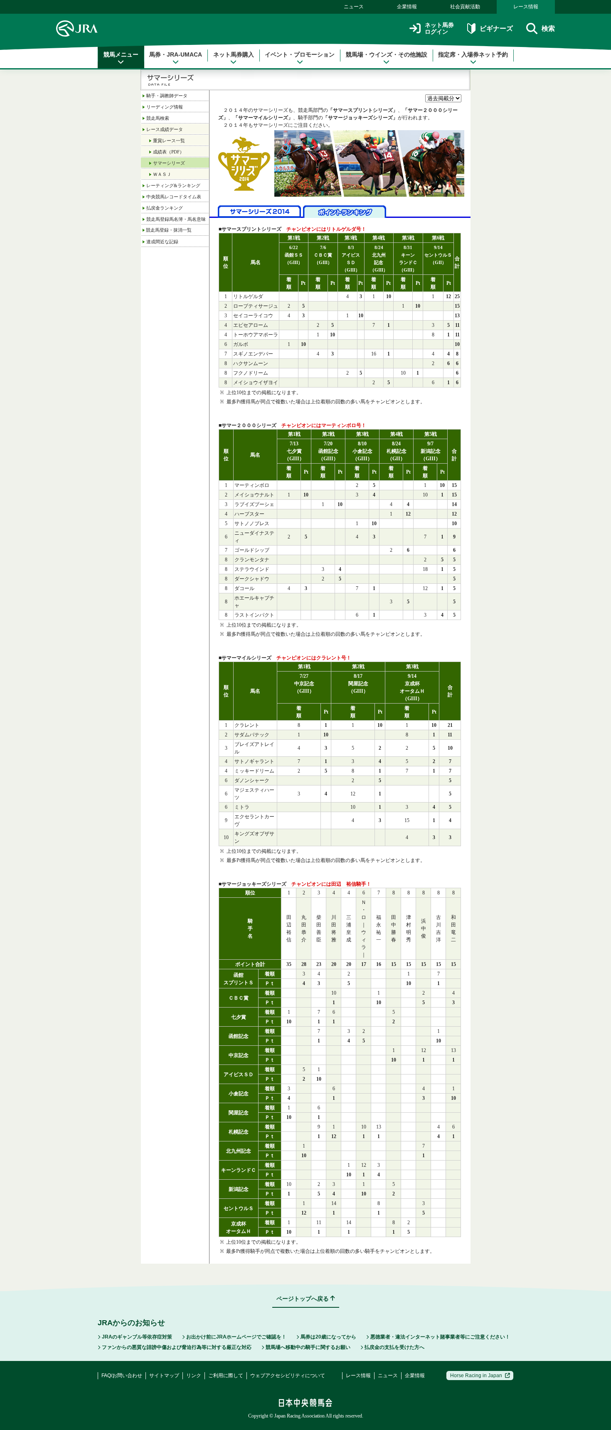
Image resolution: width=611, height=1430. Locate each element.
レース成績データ (164, 129)
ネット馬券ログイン (439, 28)
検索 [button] (548, 28)
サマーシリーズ (169, 163)
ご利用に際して (225, 1375)
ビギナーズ (496, 28)
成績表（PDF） (168, 151)
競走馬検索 (157, 118)
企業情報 (407, 7)
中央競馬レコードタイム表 (173, 196)
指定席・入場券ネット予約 (473, 54)
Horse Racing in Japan (476, 1375)
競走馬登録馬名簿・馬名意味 (176, 219)
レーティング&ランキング (173, 185)
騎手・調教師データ (166, 95)
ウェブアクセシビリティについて (287, 1375)
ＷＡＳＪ (162, 174)
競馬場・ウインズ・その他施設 (386, 54)
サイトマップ (164, 1375)
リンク (193, 1375)
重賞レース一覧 (169, 140)
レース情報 (525, 7)
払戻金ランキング (164, 207)
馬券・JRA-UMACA (175, 54)
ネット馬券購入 (233, 54)
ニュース (354, 7)
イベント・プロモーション (300, 54)
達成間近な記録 (162, 241)
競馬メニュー (120, 54)
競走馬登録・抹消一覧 (168, 229)
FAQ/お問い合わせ (121, 1375)
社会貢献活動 (465, 7)
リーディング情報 (164, 106)
